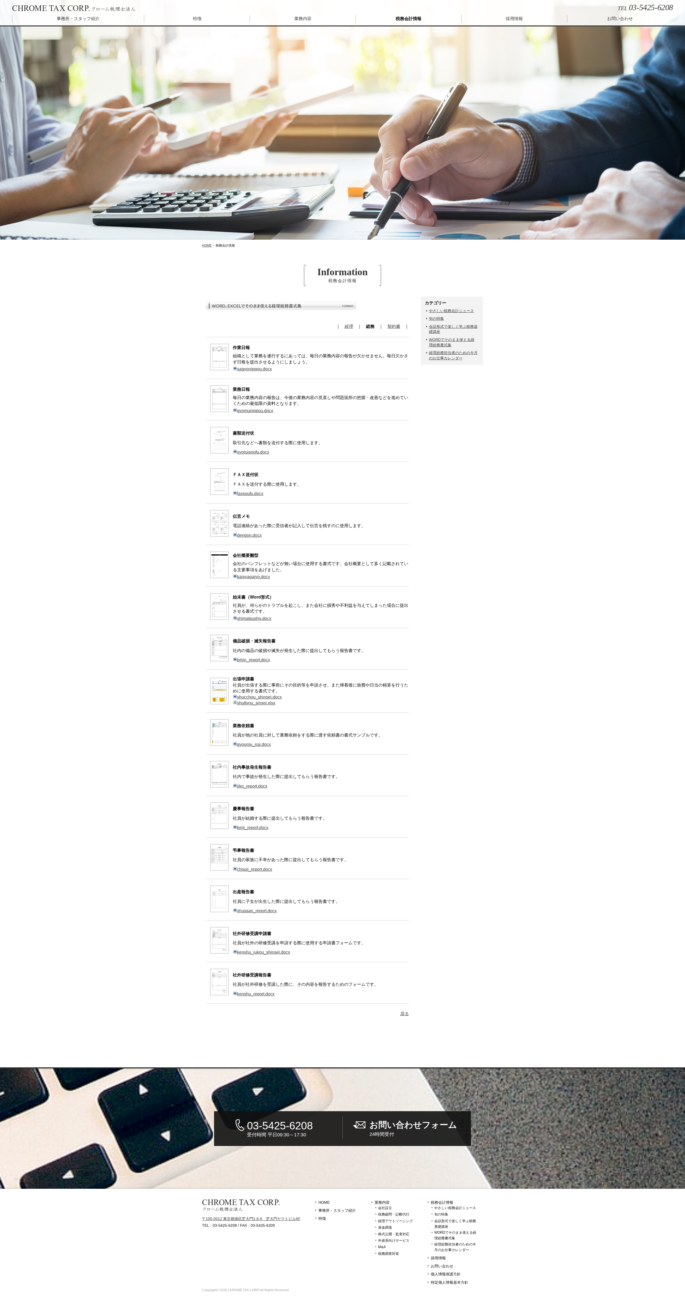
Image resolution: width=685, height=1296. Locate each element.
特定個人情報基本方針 (449, 1282)
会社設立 (385, 1208)
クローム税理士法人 (241, 1205)
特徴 (197, 18)
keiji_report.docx (252, 827)
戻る (404, 1013)
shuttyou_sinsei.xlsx (256, 703)
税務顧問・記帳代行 (393, 1214)
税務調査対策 (388, 1254)
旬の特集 (436, 318)
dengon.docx (249, 535)
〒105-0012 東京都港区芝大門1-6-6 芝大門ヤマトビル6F (251, 1219)
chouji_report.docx (254, 869)
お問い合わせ (620, 18)
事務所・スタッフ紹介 (78, 18)
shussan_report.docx (257, 910)
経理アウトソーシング (395, 1221)
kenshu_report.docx (256, 994)
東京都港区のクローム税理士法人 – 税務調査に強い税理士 (73, 8)
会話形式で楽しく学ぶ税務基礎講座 (453, 329)
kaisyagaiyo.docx (253, 576)
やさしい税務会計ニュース (451, 311)
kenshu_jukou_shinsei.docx (263, 952)
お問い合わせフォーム (413, 1128)
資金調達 (385, 1227)
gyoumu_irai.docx (254, 744)
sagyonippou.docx (254, 369)
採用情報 (514, 18)
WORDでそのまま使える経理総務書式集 (451, 342)
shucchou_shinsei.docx (259, 697)
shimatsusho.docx (254, 618)
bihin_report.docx (253, 660)
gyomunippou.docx (255, 410)
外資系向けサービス (393, 1241)
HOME (324, 1202)
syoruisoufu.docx (253, 452)
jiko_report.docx (252, 786)
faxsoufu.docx (250, 493)
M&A (382, 1247)
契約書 (393, 326)
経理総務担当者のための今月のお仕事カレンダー (453, 355)
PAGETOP (679, 1261)
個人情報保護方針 (446, 1274)
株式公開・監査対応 (393, 1234)
